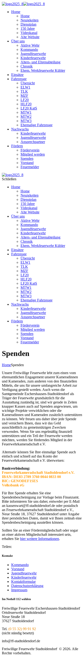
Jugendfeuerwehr (24, 573)
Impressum (19, 590)
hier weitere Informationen (39, 539)
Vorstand (17, 569)
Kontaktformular (23, 582)
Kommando (20, 565)
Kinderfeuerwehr (23, 577)
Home (6, 365)
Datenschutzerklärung (27, 586)
